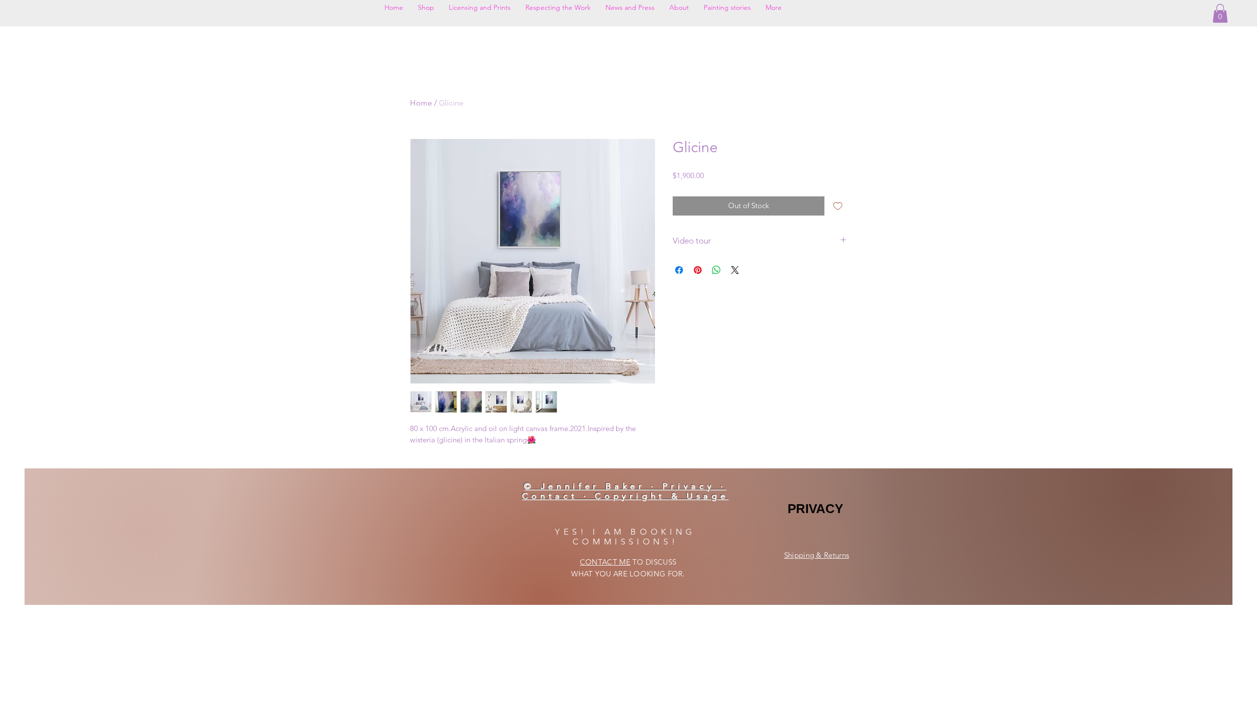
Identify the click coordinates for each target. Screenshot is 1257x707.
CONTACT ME (605, 562)
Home (421, 103)
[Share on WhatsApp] (716, 270)
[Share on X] (735, 270)
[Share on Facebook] (679, 270)
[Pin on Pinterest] (698, 270)
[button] (1220, 13)
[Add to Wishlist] (837, 206)
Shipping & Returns (816, 555)
